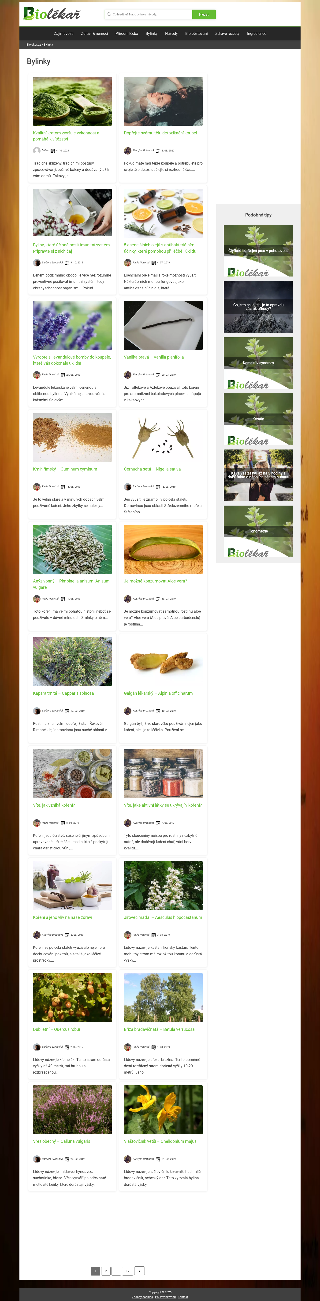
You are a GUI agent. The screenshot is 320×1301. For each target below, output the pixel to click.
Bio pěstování (196, 33)
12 (128, 1271)
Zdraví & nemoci (94, 33)
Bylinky (152, 33)
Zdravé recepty (227, 33)
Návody (171, 33)
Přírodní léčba (126, 33)
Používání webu (165, 1297)
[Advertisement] (118, 1227)
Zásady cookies (142, 1297)
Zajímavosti (64, 33)
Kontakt (183, 1297)
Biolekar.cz (33, 44)
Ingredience (256, 33)
